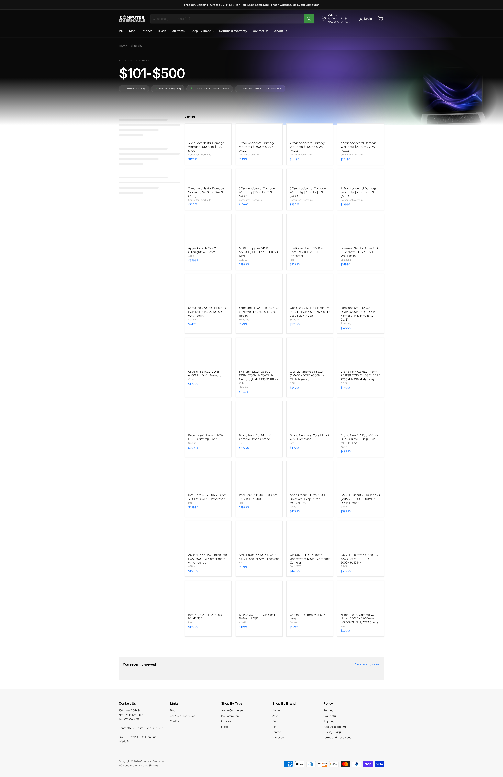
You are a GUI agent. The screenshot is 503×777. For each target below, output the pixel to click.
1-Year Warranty (134, 88)
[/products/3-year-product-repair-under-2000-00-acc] (259, 133)
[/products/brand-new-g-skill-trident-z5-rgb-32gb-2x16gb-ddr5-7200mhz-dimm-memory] (361, 354)
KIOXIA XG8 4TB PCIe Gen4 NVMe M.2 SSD (257, 616)
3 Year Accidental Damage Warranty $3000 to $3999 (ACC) (308, 192)
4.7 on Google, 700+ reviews (209, 88)
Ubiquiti (192, 442)
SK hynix (294, 319)
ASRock (192, 566)
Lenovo (276, 732)
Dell (274, 721)
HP (274, 726)
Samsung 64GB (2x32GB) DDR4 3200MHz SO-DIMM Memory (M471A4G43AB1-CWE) (358, 313)
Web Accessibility (334, 726)
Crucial (192, 379)
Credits (174, 721)
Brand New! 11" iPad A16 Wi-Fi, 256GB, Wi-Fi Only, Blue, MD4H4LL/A (359, 439)
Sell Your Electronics (182, 716)
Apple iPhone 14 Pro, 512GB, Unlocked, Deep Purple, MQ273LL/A (308, 499)
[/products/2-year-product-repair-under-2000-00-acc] (310, 133)
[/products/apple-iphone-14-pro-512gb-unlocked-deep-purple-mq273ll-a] (310, 477)
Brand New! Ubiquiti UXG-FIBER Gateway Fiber (205, 437)
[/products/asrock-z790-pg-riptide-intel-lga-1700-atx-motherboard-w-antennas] (208, 537)
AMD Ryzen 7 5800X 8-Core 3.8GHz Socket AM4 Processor (259, 557)
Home (123, 46)
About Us (280, 31)
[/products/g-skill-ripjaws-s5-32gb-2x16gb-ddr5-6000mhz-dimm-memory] (310, 354)
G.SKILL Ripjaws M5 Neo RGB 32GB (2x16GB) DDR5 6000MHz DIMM (360, 558)
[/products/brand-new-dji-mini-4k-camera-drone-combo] (259, 418)
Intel (292, 259)
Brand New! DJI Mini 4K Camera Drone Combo (255, 437)
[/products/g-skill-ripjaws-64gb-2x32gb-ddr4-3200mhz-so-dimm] (259, 230)
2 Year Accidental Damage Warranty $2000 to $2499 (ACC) (206, 192)
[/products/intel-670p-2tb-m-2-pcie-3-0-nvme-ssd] (208, 597)
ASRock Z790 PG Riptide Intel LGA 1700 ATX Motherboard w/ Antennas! (207, 558)
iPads (162, 31)
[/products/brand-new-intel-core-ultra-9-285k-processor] (310, 418)
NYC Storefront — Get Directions (260, 88)
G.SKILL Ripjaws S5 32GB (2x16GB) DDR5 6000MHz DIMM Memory (307, 375)
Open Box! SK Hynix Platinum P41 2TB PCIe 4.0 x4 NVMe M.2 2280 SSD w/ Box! (310, 311)
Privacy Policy (332, 732)
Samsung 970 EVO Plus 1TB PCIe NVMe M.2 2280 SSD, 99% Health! (359, 252)
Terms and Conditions (337, 737)
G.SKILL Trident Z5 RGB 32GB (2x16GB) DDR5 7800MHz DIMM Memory (360, 499)
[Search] (309, 18)
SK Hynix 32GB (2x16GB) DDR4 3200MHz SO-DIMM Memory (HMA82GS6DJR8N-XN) (258, 377)
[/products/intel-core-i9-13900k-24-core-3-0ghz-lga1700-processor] (208, 477)
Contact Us (260, 31)
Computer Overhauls (199, 154)
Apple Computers (232, 710)
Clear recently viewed (367, 664)
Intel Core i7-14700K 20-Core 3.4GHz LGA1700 (258, 497)
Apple (191, 255)
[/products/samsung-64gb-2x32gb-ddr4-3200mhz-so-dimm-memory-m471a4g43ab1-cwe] (361, 290)
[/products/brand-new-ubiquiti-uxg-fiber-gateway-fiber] (208, 418)
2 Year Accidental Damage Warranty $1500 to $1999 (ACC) (308, 146)
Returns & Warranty (233, 31)
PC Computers (230, 716)
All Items (178, 31)
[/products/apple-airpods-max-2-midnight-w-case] (208, 230)
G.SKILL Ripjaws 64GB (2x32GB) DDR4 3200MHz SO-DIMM (259, 252)
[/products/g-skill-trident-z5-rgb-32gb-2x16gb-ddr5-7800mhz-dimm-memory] (361, 477)
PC (121, 31)
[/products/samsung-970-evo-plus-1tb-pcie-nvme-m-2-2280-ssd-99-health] (361, 230)
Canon (293, 622)
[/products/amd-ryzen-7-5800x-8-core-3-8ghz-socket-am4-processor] (259, 537)
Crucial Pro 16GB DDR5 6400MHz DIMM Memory (204, 373)
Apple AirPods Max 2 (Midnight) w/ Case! (202, 250)
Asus (275, 716)
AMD (241, 562)
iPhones (146, 31)
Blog (173, 710)
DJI (241, 442)
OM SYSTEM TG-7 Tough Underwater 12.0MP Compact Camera (310, 558)
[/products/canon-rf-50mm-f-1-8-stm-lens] (310, 597)
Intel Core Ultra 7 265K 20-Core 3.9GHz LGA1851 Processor (307, 252)
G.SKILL (243, 259)
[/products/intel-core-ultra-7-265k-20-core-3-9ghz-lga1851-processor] (310, 230)
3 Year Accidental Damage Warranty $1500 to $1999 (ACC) (257, 146)
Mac (132, 31)
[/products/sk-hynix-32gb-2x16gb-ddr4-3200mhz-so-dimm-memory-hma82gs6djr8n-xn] (259, 354)
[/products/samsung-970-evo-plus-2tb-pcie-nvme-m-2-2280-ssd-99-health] (208, 290)
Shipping (329, 721)
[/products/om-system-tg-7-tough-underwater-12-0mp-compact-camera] (310, 537)
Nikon (344, 626)
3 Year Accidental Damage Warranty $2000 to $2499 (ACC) (358, 146)
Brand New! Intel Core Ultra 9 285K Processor (309, 437)
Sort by (190, 116)
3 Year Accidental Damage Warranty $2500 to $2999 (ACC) (257, 192)
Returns (328, 710)
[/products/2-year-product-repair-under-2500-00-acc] (208, 178)
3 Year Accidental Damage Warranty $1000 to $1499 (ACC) (206, 146)
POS (121, 765)
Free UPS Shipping (168, 88)
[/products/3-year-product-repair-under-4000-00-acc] (310, 178)
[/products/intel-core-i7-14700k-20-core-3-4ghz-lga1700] (259, 477)
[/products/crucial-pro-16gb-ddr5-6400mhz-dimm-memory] (208, 354)
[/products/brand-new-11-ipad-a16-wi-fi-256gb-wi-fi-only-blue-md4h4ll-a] (361, 418)
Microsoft (278, 737)
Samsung (346, 259)
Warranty (329, 716)
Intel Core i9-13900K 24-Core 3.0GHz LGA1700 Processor (207, 497)
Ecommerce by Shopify (144, 765)
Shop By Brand (201, 31)
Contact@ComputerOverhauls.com (141, 728)
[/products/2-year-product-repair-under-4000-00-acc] (361, 178)
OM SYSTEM (296, 566)
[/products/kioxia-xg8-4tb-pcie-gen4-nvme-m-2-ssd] (259, 597)
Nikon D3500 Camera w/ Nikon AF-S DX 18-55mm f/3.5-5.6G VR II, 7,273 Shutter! (360, 618)
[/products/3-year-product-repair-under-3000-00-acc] (259, 178)
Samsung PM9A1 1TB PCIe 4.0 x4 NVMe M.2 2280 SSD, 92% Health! (259, 311)
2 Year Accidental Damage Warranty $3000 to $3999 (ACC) (358, 192)
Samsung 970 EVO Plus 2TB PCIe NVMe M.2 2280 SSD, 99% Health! (207, 311)
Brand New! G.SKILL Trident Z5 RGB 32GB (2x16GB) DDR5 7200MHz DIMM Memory (360, 375)
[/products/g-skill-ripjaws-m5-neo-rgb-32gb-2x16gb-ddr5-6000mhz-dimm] (361, 537)
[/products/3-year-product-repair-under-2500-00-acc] (361, 133)
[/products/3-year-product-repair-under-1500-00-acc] (208, 133)
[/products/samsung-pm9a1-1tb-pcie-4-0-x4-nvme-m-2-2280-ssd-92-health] (259, 290)
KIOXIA (242, 622)
